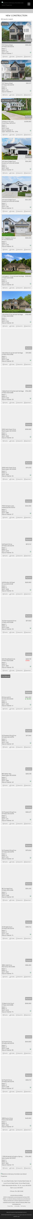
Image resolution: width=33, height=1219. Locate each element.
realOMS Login (16, 1216)
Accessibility (17, 1206)
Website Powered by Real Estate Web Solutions (16, 1212)
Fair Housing (23, 1206)
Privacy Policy (10, 1206)
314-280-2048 (19, 1191)
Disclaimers (28, 1214)
